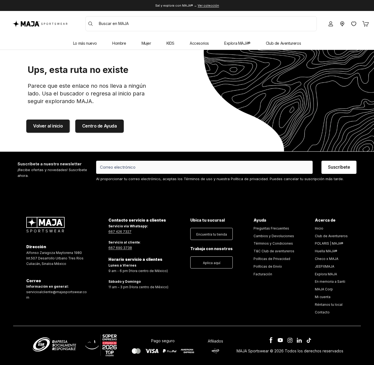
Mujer (146, 43)
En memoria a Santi (330, 281)
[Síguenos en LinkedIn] (299, 340)
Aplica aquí (211, 263)
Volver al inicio (48, 126)
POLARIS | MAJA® (329, 243)
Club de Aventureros (283, 43)
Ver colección (208, 5)
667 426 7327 (119, 232)
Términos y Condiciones (273, 243)
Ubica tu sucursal (207, 220)
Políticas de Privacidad (272, 259)
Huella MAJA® (326, 251)
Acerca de (325, 220)
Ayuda (260, 220)
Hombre (119, 43)
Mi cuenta (322, 297)
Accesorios (199, 43)
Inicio (319, 228)
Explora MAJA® (237, 43)
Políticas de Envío (268, 266)
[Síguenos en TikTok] (308, 340)
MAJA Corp (324, 289)
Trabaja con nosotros (211, 248)
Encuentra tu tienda (211, 234)
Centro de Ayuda (99, 126)
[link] (274, 251)
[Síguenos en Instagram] (290, 340)
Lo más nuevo (85, 43)
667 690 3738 (120, 248)
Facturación (263, 274)
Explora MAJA (326, 274)
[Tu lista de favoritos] (354, 24)
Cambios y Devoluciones (274, 236)
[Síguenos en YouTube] (280, 340)
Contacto (322, 312)
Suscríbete (339, 167)
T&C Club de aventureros (274, 251)
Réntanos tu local (329, 304)
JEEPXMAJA (324, 266)
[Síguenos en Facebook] (271, 340)
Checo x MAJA (326, 259)
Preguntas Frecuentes (271, 228)
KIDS (170, 43)
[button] (211, 233)
